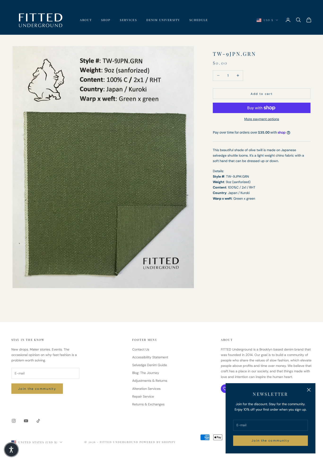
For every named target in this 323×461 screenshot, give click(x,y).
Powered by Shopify (158, 442)
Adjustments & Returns (149, 380)
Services (128, 20)
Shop (106, 20)
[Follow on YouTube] (26, 420)
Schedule (198, 20)
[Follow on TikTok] (38, 420)
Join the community (270, 441)
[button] (11, 449)
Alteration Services (146, 388)
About (86, 20)
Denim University (163, 20)
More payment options (261, 119)
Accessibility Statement (150, 357)
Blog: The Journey (145, 373)
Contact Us (140, 349)
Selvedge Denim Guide (149, 365)
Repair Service (143, 396)
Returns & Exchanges (148, 404)
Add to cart (262, 94)
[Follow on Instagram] (13, 420)
